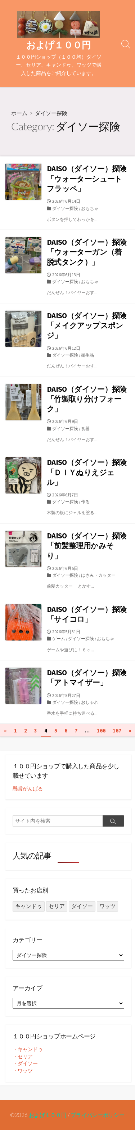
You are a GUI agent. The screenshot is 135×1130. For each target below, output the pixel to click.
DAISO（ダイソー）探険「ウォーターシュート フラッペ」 (87, 178)
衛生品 (87, 355)
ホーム (19, 113)
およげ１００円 (48, 1115)
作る (85, 501)
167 (117, 730)
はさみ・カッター (98, 575)
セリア (57, 906)
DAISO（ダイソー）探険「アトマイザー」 (87, 677)
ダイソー (82, 906)
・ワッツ (23, 1070)
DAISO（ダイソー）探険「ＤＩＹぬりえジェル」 (87, 472)
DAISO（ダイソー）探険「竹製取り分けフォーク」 (87, 399)
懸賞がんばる (28, 788)
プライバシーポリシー (98, 1115)
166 (101, 730)
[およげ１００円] (58, 24)
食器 (85, 428)
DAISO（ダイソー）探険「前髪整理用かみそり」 (87, 545)
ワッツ (107, 906)
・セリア (23, 1056)
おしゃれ (89, 702)
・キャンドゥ (28, 1049)
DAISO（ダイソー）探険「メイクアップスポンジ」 (87, 325)
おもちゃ (89, 208)
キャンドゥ (28, 906)
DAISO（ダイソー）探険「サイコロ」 (87, 614)
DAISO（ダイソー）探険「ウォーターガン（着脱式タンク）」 (87, 252)
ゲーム (58, 638)
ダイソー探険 (65, 208)
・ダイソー (25, 1063)
